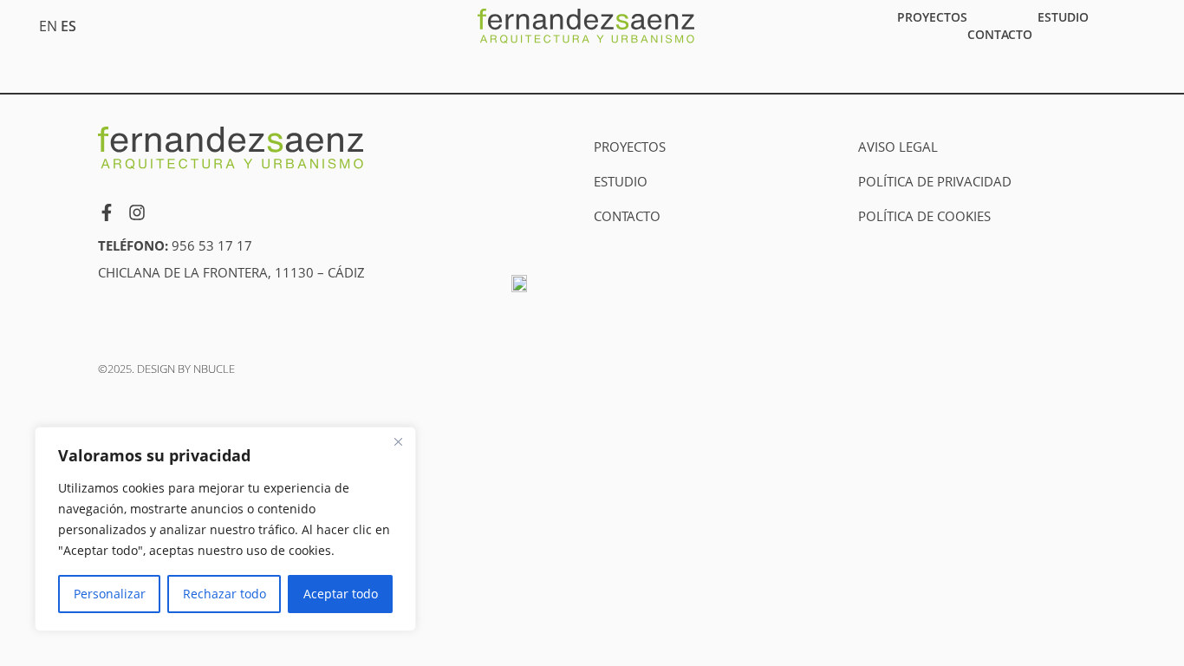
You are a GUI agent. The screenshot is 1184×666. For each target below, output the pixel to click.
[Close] (397, 441)
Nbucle (214, 368)
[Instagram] (137, 212)
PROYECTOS (932, 17)
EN (48, 26)
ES (68, 26)
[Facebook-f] (106, 212)
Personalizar (110, 593)
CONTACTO (999, 34)
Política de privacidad (935, 181)
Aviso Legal (898, 146)
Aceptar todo (340, 593)
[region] (225, 529)
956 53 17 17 (212, 245)
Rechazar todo (224, 593)
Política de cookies (924, 216)
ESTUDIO (1063, 17)
